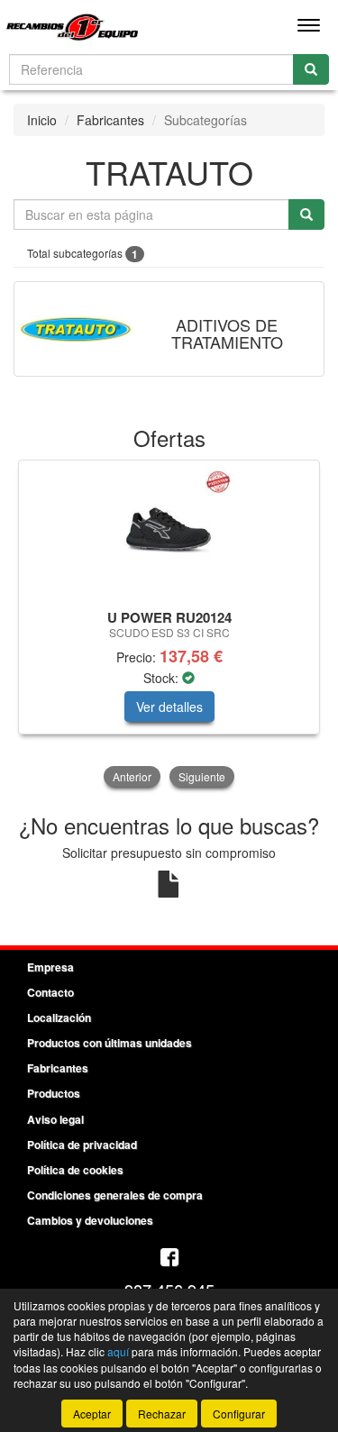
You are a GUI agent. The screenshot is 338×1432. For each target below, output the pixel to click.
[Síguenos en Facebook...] (169, 1258)
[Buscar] (311, 69)
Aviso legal (55, 1119)
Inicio (42, 120)
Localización (59, 1017)
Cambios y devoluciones (90, 1220)
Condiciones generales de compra (115, 1195)
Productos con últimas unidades (109, 1043)
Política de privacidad (82, 1144)
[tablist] (169, 625)
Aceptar (92, 1413)
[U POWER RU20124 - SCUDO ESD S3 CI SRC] (169, 531)
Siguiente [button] (201, 776)
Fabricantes (110, 120)
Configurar (239, 1413)
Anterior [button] (132, 776)
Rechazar (162, 1413)
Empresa (50, 967)
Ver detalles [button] (169, 707)
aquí (118, 1351)
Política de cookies (75, 1170)
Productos (53, 1093)
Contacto (50, 992)
